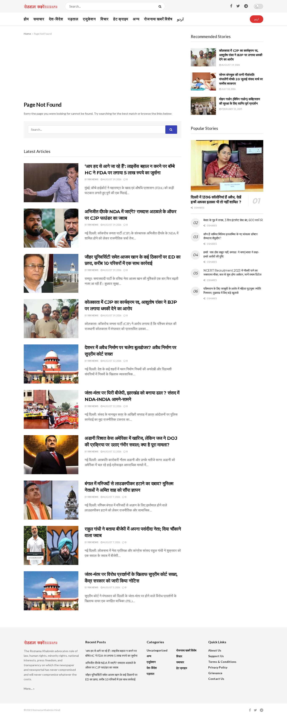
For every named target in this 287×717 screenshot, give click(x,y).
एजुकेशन (89, 19)
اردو (180, 19)
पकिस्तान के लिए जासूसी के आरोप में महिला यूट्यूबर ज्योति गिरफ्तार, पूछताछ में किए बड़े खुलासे (232, 291)
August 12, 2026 (112, 360)
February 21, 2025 (231, 109)
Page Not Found (43, 33)
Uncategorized (157, 650)
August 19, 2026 (112, 179)
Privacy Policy (217, 667)
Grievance (215, 673)
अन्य (136, 19)
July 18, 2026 (228, 89)
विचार (104, 19)
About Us (214, 650)
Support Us (216, 656)
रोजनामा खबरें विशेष (158, 19)
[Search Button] (161, 6)
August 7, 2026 (111, 496)
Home (27, 33)
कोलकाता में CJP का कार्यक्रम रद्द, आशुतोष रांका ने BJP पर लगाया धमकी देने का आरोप (240, 55)
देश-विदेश (56, 19)
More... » (29, 688)
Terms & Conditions (222, 661)
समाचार (38, 19)
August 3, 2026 (111, 587)
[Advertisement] (102, 67)
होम (26, 19)
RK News (93, 179)
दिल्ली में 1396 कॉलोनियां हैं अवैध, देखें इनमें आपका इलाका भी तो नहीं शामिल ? (216, 199)
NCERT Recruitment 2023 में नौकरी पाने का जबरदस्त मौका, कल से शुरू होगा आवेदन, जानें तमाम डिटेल (232, 273)
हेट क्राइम (120, 19)
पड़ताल (73, 19)
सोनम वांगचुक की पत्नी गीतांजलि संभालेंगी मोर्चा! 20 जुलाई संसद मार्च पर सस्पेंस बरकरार (241, 79)
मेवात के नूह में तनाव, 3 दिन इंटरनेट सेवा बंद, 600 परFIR (233, 220)
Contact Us (216, 678)
